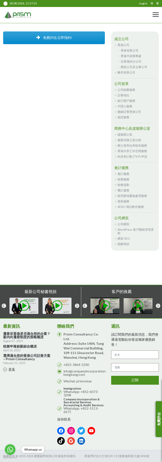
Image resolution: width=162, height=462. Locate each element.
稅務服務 (123, 179)
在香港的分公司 (131, 61)
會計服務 (123, 174)
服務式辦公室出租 (129, 140)
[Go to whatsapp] (10, 449)
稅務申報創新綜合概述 (20, 346)
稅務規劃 (123, 185)
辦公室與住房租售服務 (132, 145)
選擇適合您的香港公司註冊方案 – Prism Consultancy (26, 357)
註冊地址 (123, 95)
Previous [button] (4, 306)
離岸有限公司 (126, 72)
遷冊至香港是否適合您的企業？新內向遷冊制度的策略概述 (26, 335)
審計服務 (123, 190)
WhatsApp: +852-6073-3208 (81, 393)
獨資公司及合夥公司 (134, 67)
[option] (21, 306)
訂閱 (135, 380)
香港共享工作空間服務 (132, 151)
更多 (11, 369)
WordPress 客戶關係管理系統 (135, 231)
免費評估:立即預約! (57, 37)
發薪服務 (123, 201)
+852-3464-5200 (76, 365)
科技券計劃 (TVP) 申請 (132, 156)
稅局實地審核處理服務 (132, 196)
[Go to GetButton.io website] (10, 457)
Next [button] (77, 306)
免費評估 (159, 419)
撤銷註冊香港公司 (129, 111)
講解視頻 (123, 244)
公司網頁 (123, 224)
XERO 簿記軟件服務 (130, 207)
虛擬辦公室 (124, 134)
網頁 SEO (123, 238)
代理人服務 (124, 106)
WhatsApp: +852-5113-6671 (81, 410)
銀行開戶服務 (126, 100)
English (143, 3)
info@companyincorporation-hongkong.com (85, 372)
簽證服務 (123, 117)
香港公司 (123, 45)
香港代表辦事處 (131, 56)
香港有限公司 (129, 50)
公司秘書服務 (126, 89)
